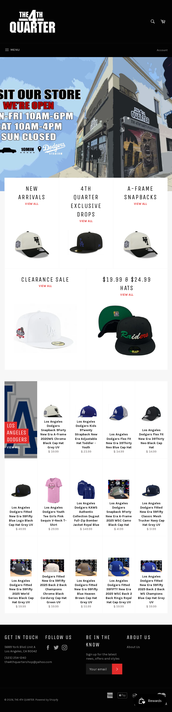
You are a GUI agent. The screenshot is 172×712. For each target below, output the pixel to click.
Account (162, 50)
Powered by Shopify (46, 699)
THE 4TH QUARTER (24, 699)
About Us (133, 647)
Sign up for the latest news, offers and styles (103, 656)
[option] (86, 124)
